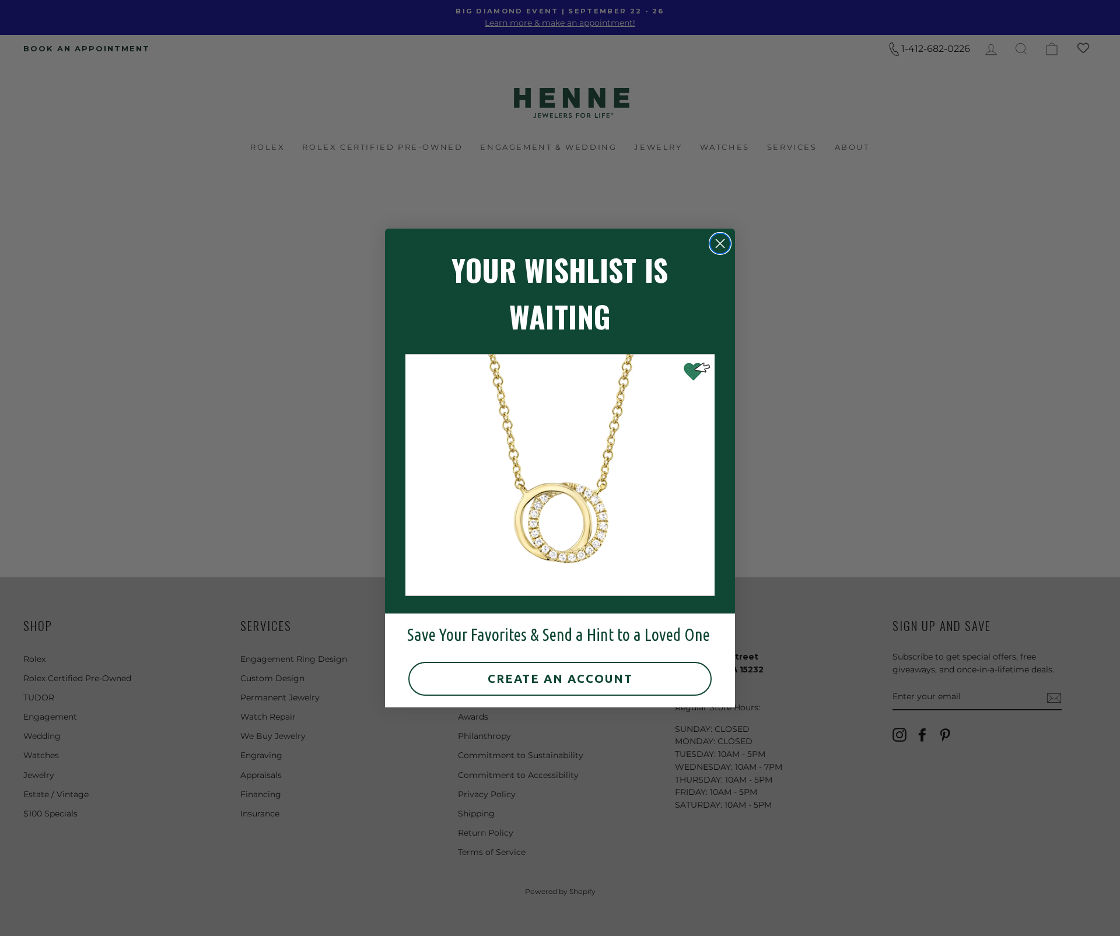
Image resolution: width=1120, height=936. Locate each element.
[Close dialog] (720, 243)
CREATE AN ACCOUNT (560, 678)
